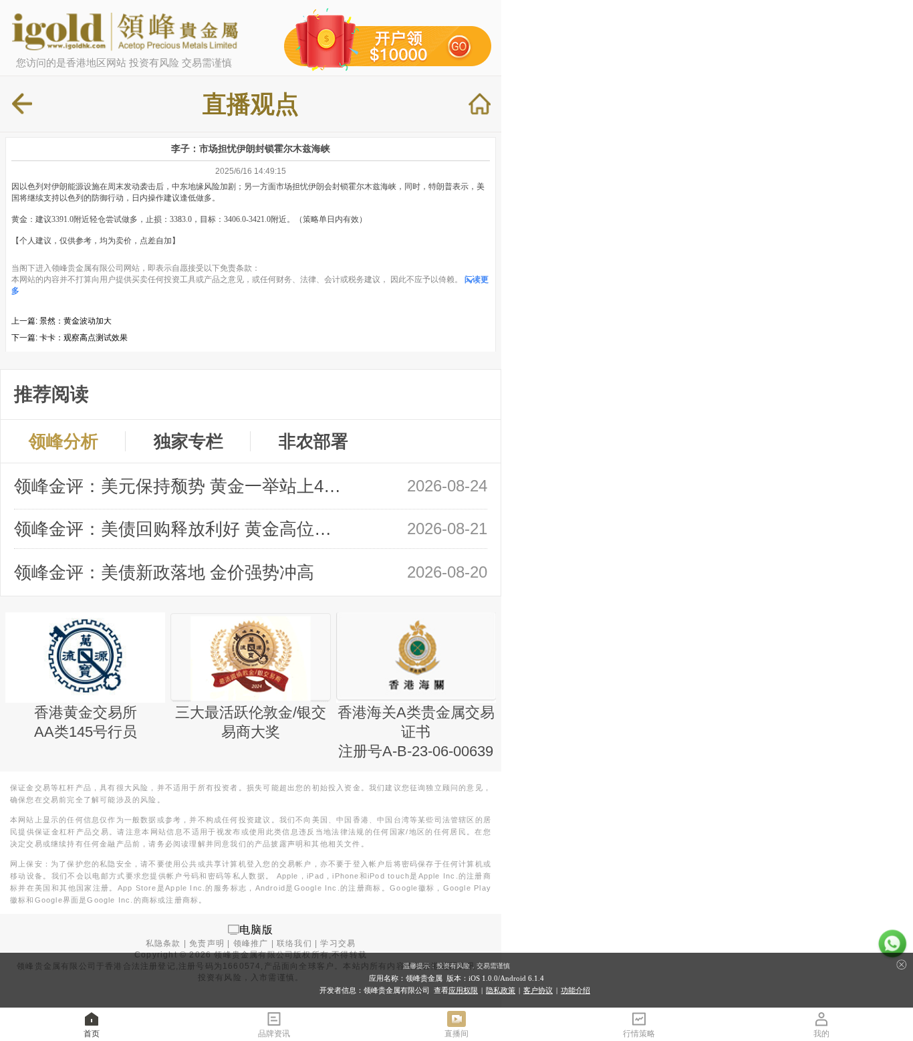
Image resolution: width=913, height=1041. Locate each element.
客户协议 (538, 990)
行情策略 (639, 1033)
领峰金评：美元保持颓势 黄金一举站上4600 (180, 486)
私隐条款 (163, 943)
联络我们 (294, 943)
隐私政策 (500, 990)
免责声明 (207, 943)
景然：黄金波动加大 (75, 321)
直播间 (456, 1033)
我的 (821, 1033)
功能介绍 (575, 990)
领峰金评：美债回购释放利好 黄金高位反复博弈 (180, 529)
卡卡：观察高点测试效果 (83, 337)
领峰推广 (251, 943)
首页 (92, 1033)
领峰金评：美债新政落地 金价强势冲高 (164, 572)
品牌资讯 (274, 1033)
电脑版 (256, 929)
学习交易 (338, 943)
